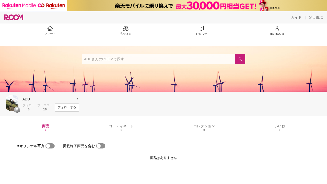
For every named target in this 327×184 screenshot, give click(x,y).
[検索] (240, 59)
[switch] (50, 145)
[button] (12, 103)
